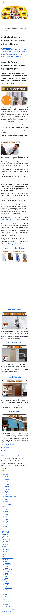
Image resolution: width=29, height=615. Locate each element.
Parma (6, 568)
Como (6, 518)
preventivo (16, 51)
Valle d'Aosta (5, 531)
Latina (6, 604)
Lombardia (5, 513)
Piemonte (4, 493)
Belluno (7, 551)
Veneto (4, 546)
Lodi (6, 529)
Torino (6, 476)
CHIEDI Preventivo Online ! (8, 444)
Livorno (7, 584)
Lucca (6, 586)
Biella (6, 494)
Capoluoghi (5, 474)
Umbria (4, 596)
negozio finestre (19, 53)
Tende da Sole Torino (14, 411)
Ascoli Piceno (8, 541)
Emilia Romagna (6, 564)
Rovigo (6, 556)
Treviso (6, 553)
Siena (6, 593)
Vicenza (7, 549)
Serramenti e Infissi (14, 309)
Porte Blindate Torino (14, 377)
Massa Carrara (8, 588)
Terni (6, 598)
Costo (24, 49)
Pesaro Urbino (8, 539)
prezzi (3, 53)
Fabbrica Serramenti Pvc (8, 609)
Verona (6, 548)
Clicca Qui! (15, 245)
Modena (7, 571)
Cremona (7, 519)
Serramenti (4, 49)
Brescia (6, 516)
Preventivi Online (6, 611)
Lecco (6, 528)
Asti (5, 503)
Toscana (4, 579)
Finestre (13, 49)
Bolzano (7, 536)
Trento (6, 481)
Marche (4, 538)
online (25, 51)
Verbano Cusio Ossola (10, 496)
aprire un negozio (14, 54)
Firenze (6, 488)
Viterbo (6, 601)
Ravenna (7, 574)
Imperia (7, 508)
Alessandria (8, 504)
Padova (6, 554)
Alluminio (20, 49)
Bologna (7, 486)
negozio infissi (5, 54)
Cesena (6, 576)
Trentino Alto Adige (7, 534)
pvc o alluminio (11, 58)
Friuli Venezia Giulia (7, 558)
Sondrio (7, 524)
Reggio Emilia (8, 569)
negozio (21, 51)
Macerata (7, 543)
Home (3, 473)
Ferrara (6, 573)
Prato (6, 594)
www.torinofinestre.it (6, 219)
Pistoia (6, 591)
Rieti (6, 603)
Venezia (7, 484)
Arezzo (6, 581)
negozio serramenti (10, 53)
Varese (6, 526)
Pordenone (7, 563)
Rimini (6, 578)
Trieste (6, 483)
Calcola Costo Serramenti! (14, 137)
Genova (7, 479)
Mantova (7, 521)
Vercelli (6, 498)
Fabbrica (3, 51)
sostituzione (9, 51)
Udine (6, 561)
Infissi (9, 49)
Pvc (16, 49)
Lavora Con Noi (6, 608)
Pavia (6, 523)
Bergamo (7, 514)
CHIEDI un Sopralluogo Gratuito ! (10, 456)
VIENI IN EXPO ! (5, 453)
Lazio (3, 599)
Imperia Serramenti (6, 48)
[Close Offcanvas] (6, 471)
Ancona (7, 544)
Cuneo (6, 501)
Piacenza (7, 566)
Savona (6, 509)
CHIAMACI (4, 450)
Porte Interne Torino (14, 342)
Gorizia (6, 559)
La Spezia (7, 511)
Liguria (4, 506)
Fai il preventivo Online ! (7, 447)
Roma (6, 491)
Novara (6, 499)
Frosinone (7, 606)
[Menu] (27, 2)
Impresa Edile (6, 533)
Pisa (6, 589)
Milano (6, 478)
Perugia (7, 489)
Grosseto (7, 583)
